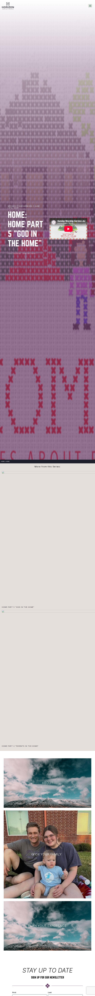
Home (3, 461)
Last (50, 992)
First (14, 992)
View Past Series (29, 253)
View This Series (14, 253)
